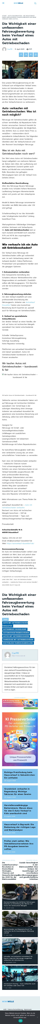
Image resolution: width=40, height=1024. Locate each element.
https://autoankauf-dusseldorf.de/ (20, 543)
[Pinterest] (31, 54)
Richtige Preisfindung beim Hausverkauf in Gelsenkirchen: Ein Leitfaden (19, 775)
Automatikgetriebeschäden (16, 633)
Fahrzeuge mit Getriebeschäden (18, 639)
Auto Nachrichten (15, 16)
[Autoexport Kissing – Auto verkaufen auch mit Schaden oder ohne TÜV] (20, 973)
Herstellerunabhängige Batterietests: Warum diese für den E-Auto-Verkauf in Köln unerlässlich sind (18, 809)
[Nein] (37, 1017)
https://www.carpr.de (18, 656)
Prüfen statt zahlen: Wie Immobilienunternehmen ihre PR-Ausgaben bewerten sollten (18, 845)
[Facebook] (21, 54)
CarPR (9, 49)
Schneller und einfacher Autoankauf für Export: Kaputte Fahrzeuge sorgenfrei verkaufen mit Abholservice (18, 958)
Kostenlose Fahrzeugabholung (18, 643)
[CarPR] (4, 49)
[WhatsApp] (36, 54)
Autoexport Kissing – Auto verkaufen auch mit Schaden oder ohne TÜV (19, 985)
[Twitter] (26, 54)
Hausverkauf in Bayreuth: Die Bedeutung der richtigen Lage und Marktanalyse (19, 827)
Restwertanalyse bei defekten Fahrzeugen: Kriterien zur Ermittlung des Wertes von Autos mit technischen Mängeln (19, 904)
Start (4, 16)
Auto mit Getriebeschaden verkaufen (17, 506)
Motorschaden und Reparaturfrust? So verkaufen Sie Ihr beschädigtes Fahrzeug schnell (19, 931)
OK (21, 1021)
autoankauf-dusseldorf (14, 629)
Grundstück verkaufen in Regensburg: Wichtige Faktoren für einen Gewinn (17, 791)
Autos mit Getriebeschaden (16, 636)
